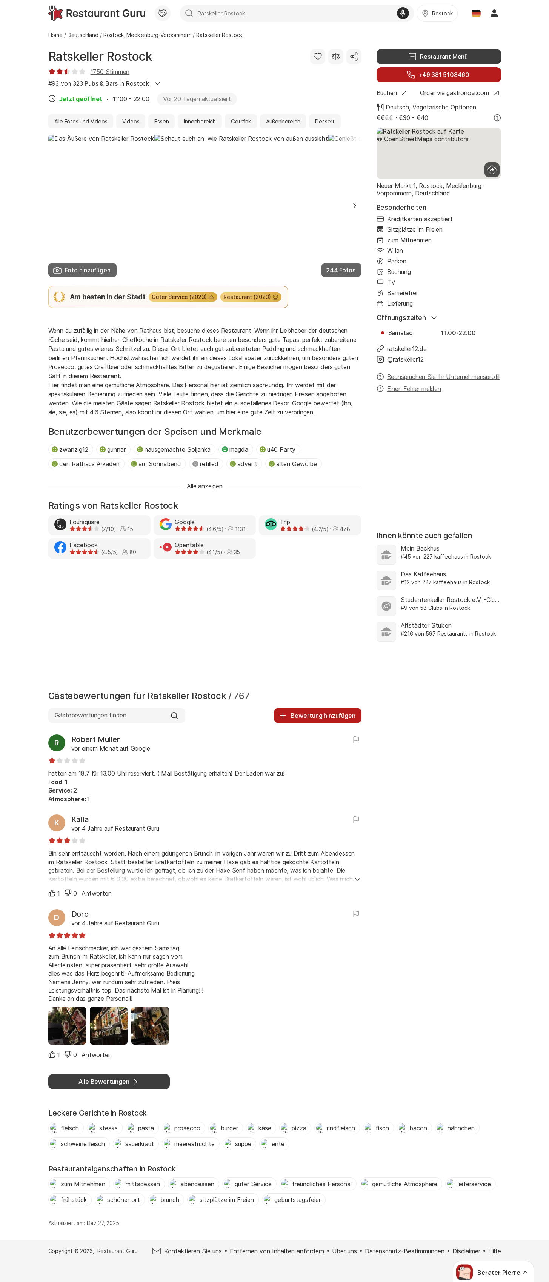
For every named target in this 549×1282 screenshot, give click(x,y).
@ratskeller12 (405, 359)
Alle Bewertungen (103, 1081)
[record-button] (403, 13)
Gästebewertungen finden (91, 715)
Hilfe (494, 1251)
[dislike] (68, 893)
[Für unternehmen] (162, 13)
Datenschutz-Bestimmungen (404, 1251)
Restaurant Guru (117, 1251)
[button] (355, 206)
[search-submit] (189, 13)
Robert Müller (95, 739)
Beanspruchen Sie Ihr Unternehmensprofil (443, 376)
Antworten (96, 893)
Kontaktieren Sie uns (193, 1251)
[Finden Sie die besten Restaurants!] (96, 13)
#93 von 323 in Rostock (98, 83)
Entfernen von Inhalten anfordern (277, 1251)
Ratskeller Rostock (100, 56)
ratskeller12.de (407, 348)
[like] (52, 893)
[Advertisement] (204, 626)
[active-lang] (476, 13)
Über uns (344, 1251)
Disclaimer (466, 1251)
